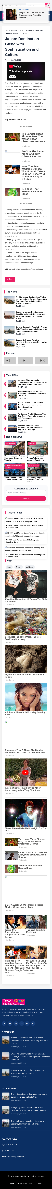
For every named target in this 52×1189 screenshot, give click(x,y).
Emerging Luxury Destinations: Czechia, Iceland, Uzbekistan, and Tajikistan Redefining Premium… (30, 1057)
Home (11, 1183)
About (31, 1183)
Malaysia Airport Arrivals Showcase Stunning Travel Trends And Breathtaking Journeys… (32, 382)
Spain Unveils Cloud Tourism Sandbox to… (14, 478)
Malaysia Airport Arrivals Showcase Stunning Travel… (14, 458)
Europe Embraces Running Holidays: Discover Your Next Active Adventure (31, 342)
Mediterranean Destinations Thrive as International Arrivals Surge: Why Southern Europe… (29, 1040)
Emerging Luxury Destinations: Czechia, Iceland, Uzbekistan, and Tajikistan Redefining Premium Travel (30, 315)
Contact (40, 1183)
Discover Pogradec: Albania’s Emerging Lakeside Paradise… (35, 458)
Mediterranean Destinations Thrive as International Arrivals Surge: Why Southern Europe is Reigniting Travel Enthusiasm (31, 300)
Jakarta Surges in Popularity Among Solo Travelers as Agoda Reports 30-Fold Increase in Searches (31, 329)
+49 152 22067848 (11, 1150)
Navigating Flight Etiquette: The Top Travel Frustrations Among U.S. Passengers (32, 416)
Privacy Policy (22, 1183)
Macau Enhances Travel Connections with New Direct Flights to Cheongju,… (30, 427)
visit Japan (29, 567)
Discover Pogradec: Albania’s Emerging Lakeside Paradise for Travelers (32, 393)
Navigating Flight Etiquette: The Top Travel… (35, 479)
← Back (10, 279)
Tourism (18, 567)
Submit (26, 499)
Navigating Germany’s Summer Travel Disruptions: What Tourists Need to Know (28, 1109)
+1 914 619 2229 (10, 1144)
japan (9, 567)
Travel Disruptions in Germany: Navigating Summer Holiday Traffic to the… (29, 1095)
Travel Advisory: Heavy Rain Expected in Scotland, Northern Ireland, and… (27, 1122)
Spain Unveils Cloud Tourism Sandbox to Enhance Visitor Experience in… (30, 405)
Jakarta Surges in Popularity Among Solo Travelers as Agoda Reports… (28, 1071)
